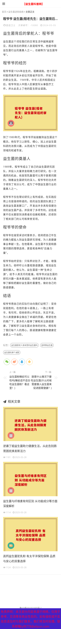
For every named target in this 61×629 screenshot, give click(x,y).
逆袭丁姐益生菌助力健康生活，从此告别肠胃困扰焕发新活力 (30, 448)
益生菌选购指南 (16, 11)
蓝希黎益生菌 (47, 345)
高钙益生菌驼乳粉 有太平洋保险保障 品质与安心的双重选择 (29, 558)
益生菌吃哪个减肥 (11, 352)
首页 (4, 11)
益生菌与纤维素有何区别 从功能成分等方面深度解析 (30, 503)
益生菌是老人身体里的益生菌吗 (24, 345)
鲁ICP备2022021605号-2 (30, 607)
